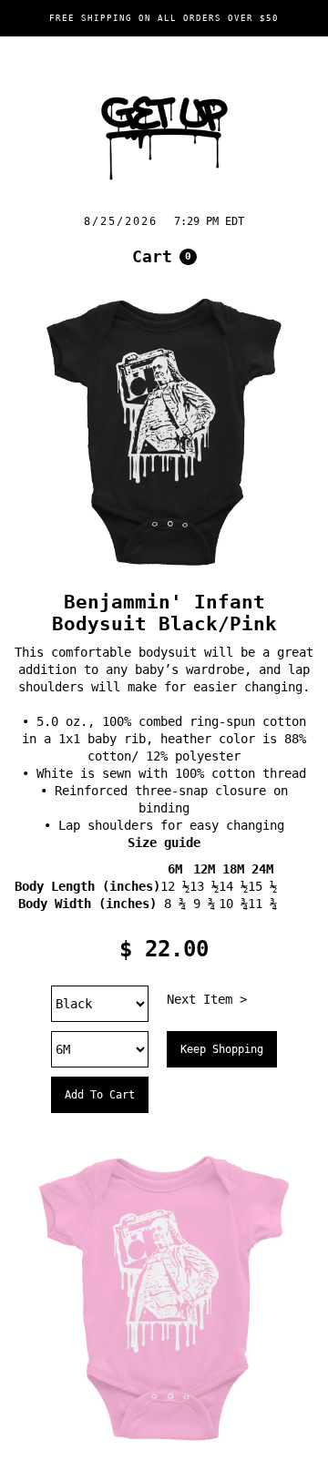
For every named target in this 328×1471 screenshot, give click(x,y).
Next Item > (207, 999)
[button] (164, 257)
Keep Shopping (221, 1049)
